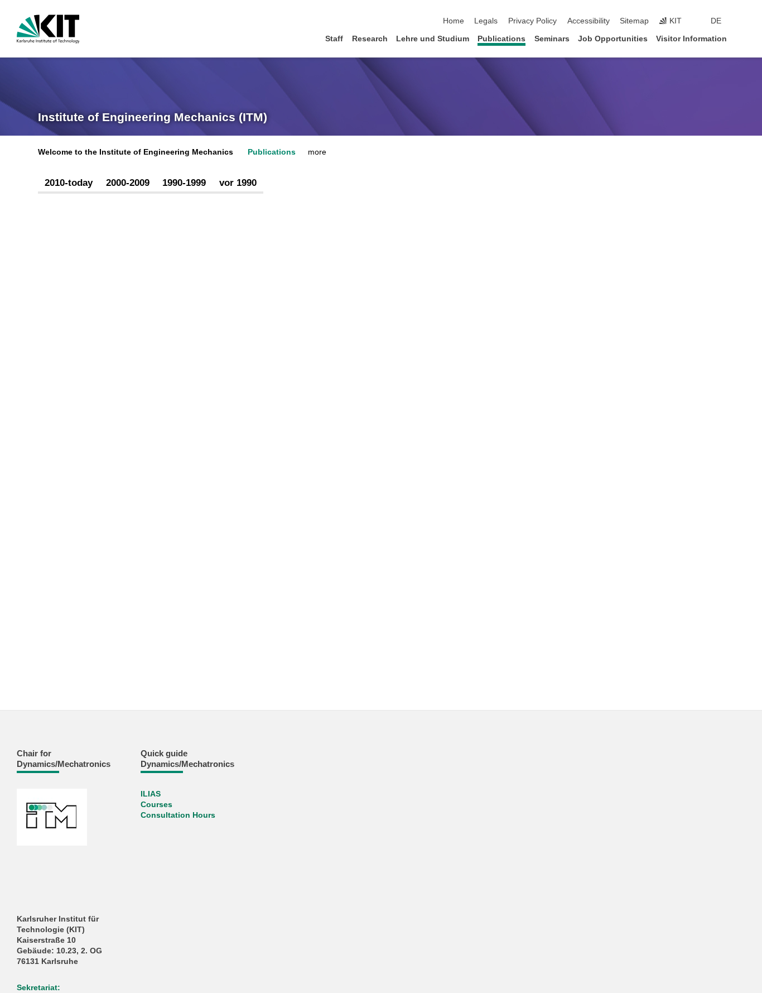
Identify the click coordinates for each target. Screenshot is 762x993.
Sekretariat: (38, 988)
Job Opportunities (613, 39)
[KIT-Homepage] (48, 29)
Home (453, 21)
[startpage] (742, 38)
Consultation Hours (178, 815)
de (716, 21)
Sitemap (634, 21)
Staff (334, 39)
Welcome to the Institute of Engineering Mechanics (135, 152)
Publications (501, 39)
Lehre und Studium (432, 39)
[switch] (742, 21)
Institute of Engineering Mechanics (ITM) (152, 117)
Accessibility (588, 21)
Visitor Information (691, 39)
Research (370, 39)
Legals (486, 21)
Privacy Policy (532, 21)
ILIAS (151, 794)
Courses (156, 804)
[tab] (68, 183)
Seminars (552, 39)
